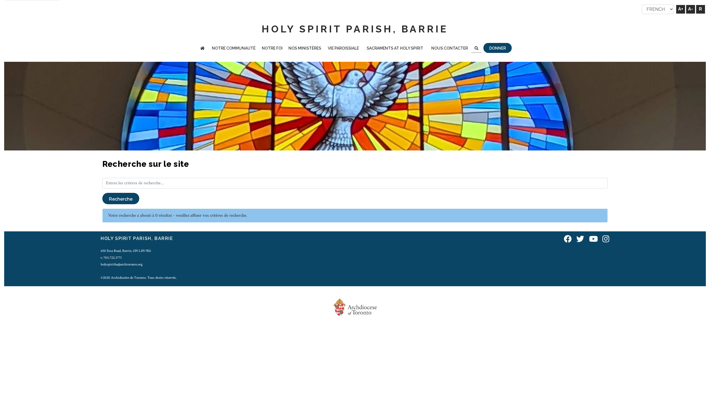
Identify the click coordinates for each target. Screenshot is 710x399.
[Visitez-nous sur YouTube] (593, 239)
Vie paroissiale (343, 48)
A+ (680, 9)
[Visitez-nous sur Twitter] (580, 239)
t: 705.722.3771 (111, 257)
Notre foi (272, 48)
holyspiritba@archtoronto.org (122, 264)
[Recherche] (476, 48)
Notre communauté (233, 48)
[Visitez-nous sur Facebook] (568, 239)
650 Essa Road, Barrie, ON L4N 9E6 (126, 251)
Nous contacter (449, 48)
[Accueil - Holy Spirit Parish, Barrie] (202, 48)
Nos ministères (304, 48)
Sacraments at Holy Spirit (395, 48)
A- (690, 9)
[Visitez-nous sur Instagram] (605, 239)
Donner (497, 48)
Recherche (121, 199)
